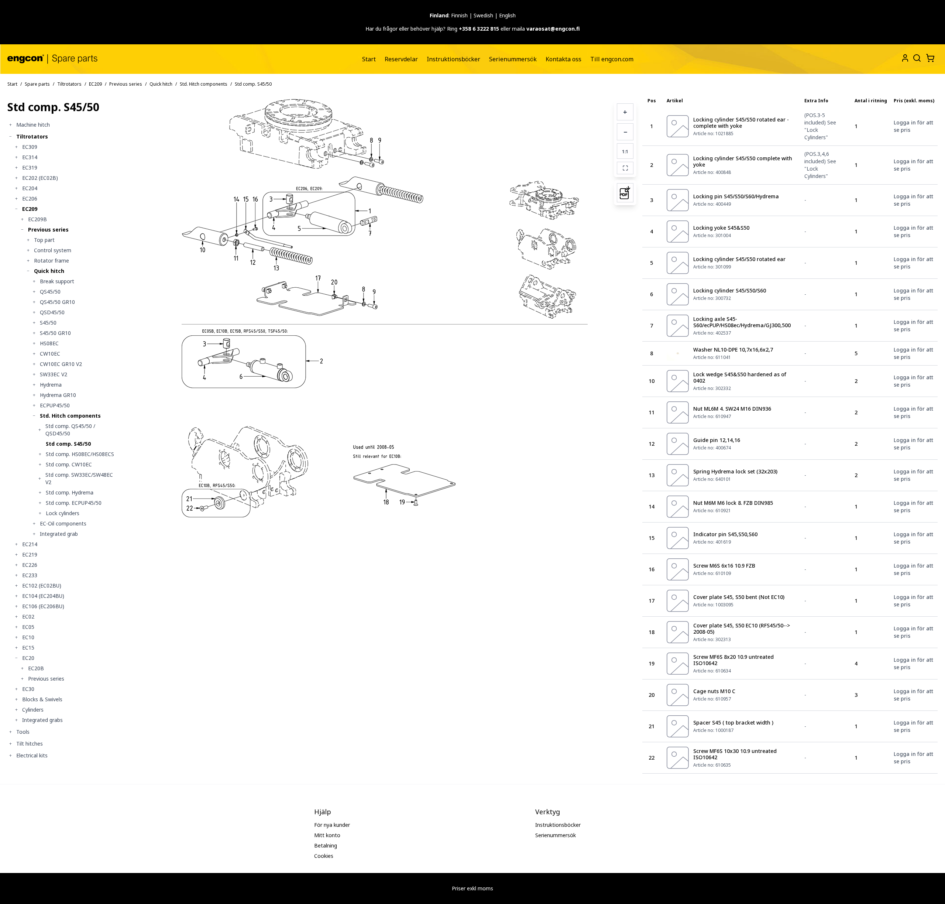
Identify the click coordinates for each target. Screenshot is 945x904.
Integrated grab (59, 533)
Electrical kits (32, 755)
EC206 (29, 198)
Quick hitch (161, 84)
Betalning (325, 845)
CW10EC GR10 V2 (61, 363)
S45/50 (48, 322)
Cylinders (33, 709)
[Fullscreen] (625, 168)
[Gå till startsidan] (52, 59)
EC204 (29, 188)
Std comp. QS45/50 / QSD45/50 (70, 429)
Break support (57, 281)
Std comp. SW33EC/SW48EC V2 (79, 478)
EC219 (29, 554)
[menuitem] (369, 59)
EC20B (36, 668)
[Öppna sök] (916, 57)
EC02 (28, 616)
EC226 (29, 564)
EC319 (29, 167)
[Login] (905, 58)
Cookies (323, 855)
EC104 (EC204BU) (43, 595)
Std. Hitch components (203, 84)
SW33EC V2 (53, 374)
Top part (44, 239)
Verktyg (547, 811)
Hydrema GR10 (58, 394)
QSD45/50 (52, 312)
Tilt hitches (29, 743)
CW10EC (50, 353)
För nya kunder (332, 824)
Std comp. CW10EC (69, 464)
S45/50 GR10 (55, 332)
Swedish (483, 15)
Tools (23, 731)
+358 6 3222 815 (479, 28)
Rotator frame (51, 260)
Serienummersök (513, 59)
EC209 (95, 84)
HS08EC (49, 343)
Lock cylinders (62, 513)
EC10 (28, 637)
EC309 (29, 146)
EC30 (28, 688)
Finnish (459, 15)
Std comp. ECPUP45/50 (74, 502)
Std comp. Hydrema (69, 492)
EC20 (28, 657)
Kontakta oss (563, 59)
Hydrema (51, 384)
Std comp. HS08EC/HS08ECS (80, 454)
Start (369, 59)
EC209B (37, 219)
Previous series (125, 84)
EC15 (28, 647)
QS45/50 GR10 (57, 301)
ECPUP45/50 (55, 405)
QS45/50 (50, 291)
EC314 (29, 157)
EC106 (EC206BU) (43, 606)
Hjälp (322, 811)
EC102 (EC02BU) (41, 585)
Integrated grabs (42, 719)
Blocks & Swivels (42, 699)
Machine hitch (33, 124)
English (507, 15)
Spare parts (37, 84)
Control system (52, 250)
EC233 (29, 575)
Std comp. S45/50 (68, 443)
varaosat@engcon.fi (553, 28)
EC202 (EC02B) (40, 177)
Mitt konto (327, 835)
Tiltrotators (69, 84)
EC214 (29, 544)
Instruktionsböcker (453, 59)
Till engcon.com (611, 59)
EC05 (28, 626)
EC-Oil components (63, 523)
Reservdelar (401, 59)
